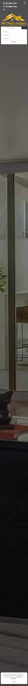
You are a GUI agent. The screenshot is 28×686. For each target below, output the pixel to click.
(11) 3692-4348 (11, 3)
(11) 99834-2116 (11, 6)
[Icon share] (4, 9)
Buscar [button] (14, 41)
